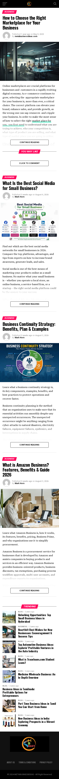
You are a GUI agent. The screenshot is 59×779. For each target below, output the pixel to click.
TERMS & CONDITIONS (27, 762)
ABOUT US (11, 762)
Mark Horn (19, 197)
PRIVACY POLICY (46, 762)
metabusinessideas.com (26, 36)
